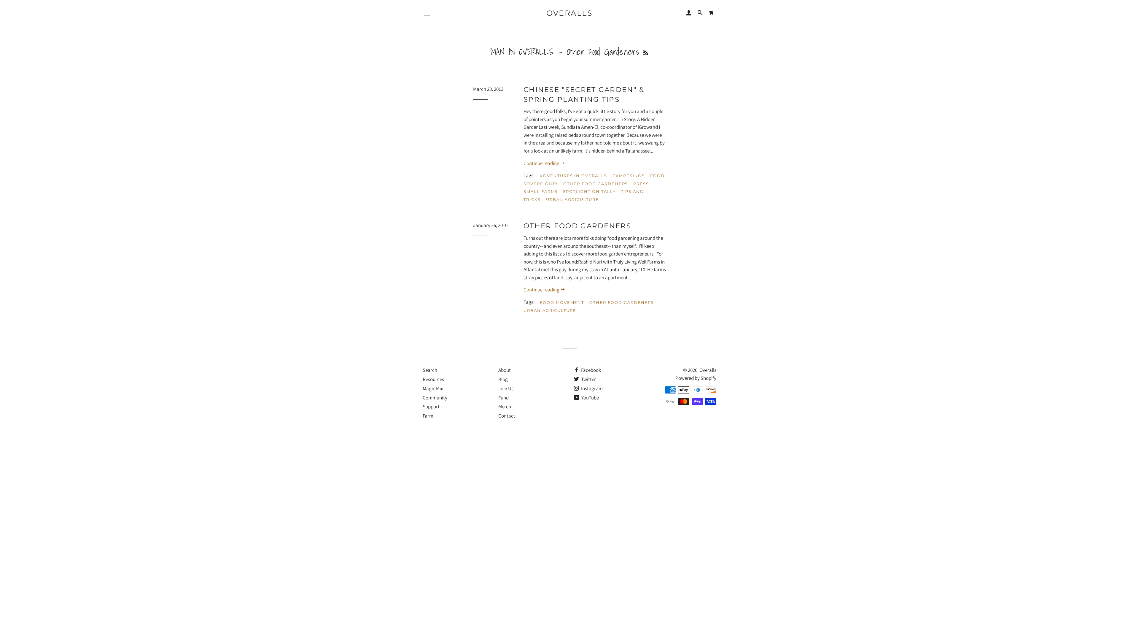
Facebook (590, 370)
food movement (562, 302)
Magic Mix (433, 388)
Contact (506, 415)
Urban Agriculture (572, 199)
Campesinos (629, 175)
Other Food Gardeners (595, 183)
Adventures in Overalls (573, 175)
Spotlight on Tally (589, 191)
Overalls (569, 13)
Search (430, 370)
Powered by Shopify (695, 378)
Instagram (591, 388)
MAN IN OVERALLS (521, 52)
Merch (504, 406)
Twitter (588, 379)
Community (435, 397)
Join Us (505, 388)
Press (641, 183)
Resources (433, 379)
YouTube (589, 397)
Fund (503, 397)
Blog (503, 379)
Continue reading (542, 163)
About (504, 370)
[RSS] (645, 53)
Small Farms (541, 191)
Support (431, 406)
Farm (428, 415)
